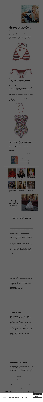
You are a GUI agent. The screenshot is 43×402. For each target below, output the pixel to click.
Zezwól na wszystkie (37, 394)
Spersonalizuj (37, 396)
